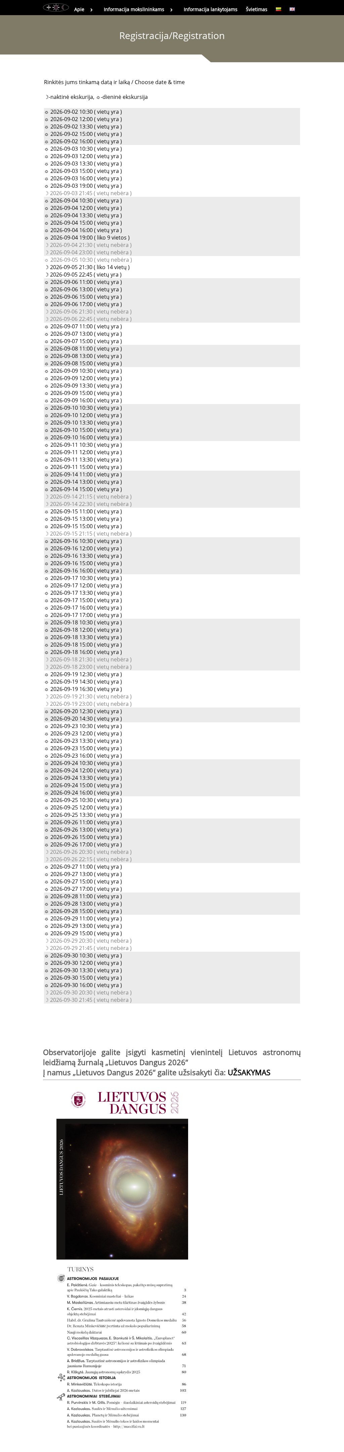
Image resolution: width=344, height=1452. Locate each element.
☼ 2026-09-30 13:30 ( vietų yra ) (83, 970)
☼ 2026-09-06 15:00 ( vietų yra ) (83, 296)
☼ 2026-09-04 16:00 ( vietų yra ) (83, 230)
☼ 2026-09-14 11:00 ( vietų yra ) (83, 474)
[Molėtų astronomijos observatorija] (56, 7)
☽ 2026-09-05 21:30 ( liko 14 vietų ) (87, 267)
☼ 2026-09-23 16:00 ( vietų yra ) (83, 755)
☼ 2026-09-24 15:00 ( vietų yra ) (83, 785)
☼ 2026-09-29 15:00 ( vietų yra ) (83, 933)
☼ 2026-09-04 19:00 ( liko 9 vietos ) (87, 237)
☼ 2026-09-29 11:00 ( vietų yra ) (83, 918)
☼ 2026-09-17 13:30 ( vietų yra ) (83, 592)
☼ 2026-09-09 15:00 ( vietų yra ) (83, 393)
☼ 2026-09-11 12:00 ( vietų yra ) (83, 452)
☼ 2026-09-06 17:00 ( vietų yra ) (83, 304)
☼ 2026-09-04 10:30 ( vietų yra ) (83, 200)
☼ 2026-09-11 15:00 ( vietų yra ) (83, 467)
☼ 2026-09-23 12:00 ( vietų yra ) (83, 733)
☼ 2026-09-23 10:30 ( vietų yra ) (83, 726)
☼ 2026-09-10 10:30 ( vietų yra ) (83, 407)
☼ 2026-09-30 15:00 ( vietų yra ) (83, 977)
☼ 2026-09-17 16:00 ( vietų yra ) (83, 607)
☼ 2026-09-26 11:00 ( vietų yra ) (83, 822)
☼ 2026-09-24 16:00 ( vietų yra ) (83, 792)
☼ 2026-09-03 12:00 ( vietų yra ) (83, 156)
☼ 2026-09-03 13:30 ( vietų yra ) (83, 163)
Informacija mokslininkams (134, 9)
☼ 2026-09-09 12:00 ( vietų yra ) (83, 378)
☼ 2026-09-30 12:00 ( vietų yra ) (83, 963)
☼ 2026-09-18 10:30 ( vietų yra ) (83, 622)
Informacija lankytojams (211, 9)
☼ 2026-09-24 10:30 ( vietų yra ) (83, 763)
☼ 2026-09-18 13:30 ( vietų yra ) (83, 637)
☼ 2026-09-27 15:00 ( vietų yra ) (83, 881)
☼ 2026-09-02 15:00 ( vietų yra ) (83, 134)
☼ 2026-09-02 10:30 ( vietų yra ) (83, 111)
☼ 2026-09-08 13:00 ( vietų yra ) (83, 356)
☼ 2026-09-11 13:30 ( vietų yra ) (83, 459)
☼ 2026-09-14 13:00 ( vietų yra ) (83, 481)
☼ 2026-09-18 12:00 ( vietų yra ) (83, 629)
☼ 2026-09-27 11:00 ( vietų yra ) (83, 866)
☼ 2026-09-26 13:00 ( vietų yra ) (83, 829)
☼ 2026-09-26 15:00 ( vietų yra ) (83, 837)
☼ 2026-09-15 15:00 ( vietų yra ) (83, 526)
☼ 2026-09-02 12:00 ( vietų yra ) (83, 119)
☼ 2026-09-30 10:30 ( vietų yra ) (83, 955)
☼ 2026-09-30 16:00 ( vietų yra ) (83, 985)
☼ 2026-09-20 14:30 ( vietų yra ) (83, 718)
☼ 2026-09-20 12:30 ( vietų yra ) (83, 711)
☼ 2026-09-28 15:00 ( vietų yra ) (83, 911)
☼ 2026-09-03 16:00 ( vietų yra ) (83, 178)
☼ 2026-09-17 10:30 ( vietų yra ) (83, 578)
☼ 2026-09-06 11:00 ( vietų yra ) (83, 282)
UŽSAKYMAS (249, 1072)
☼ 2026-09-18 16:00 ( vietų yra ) (83, 652)
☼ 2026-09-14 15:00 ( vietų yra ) (83, 489)
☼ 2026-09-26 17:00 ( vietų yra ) (83, 844)
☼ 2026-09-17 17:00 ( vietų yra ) (83, 615)
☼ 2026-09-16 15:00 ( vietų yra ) (83, 563)
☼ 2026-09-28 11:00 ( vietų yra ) (83, 896)
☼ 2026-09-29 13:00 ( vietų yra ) (83, 926)
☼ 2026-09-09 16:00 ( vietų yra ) (83, 400)
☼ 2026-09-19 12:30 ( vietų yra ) (83, 674)
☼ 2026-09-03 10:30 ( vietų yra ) (83, 148)
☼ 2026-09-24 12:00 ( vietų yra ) (83, 770)
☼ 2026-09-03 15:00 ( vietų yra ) (83, 171)
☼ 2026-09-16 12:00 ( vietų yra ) (83, 548)
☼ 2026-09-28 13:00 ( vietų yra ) (83, 903)
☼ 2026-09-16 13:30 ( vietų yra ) (83, 555)
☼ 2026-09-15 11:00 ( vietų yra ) (83, 511)
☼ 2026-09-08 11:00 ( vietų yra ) (83, 348)
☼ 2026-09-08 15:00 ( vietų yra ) (83, 363)
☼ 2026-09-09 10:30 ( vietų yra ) (83, 370)
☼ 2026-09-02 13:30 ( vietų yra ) (83, 126)
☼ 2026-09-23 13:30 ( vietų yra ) (83, 741)
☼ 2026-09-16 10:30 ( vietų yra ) (83, 541)
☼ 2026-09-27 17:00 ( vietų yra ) (83, 889)
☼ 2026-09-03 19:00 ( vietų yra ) (83, 185)
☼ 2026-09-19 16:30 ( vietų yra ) (83, 689)
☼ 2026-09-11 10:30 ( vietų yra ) (83, 444)
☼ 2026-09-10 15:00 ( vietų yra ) (83, 430)
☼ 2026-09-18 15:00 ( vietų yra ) (83, 644)
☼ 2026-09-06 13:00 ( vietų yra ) (83, 289)
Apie (79, 9)
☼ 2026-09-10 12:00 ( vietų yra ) (83, 415)
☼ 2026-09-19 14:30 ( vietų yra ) (83, 681)
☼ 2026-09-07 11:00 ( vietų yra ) (83, 326)
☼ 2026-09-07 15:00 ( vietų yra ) (83, 341)
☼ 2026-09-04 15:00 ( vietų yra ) (83, 222)
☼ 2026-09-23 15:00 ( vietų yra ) (83, 748)
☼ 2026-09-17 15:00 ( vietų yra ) (83, 600)
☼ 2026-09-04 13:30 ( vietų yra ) (83, 215)
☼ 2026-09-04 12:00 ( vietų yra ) (83, 208)
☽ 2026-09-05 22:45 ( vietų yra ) (83, 274)
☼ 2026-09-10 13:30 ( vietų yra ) (83, 422)
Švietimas (256, 9)
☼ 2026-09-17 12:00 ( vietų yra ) (83, 585)
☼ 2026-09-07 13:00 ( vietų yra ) (83, 333)
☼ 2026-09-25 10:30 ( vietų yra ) (83, 800)
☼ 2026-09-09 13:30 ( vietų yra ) (83, 385)
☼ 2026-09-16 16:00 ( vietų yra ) (83, 570)
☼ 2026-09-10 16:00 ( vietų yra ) (83, 437)
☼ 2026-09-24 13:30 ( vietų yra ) (83, 778)
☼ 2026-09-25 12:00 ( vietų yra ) (83, 807)
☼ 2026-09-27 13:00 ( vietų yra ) (83, 874)
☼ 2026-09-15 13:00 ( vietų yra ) (83, 518)
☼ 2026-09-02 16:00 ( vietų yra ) (83, 141)
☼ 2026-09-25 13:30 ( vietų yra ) (83, 815)
